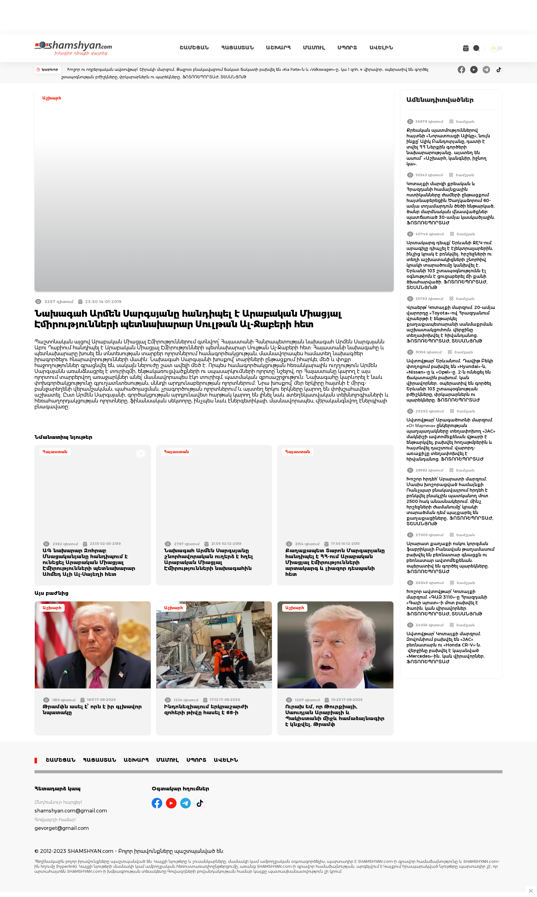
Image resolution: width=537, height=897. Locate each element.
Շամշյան (465, 121)
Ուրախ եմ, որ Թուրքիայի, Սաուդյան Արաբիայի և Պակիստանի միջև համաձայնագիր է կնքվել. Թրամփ (334, 715)
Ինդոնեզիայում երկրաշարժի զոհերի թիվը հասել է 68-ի (206, 709)
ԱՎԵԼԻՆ (381, 48)
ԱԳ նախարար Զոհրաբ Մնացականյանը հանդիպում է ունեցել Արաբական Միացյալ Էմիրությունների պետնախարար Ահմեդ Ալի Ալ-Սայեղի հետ (89, 562)
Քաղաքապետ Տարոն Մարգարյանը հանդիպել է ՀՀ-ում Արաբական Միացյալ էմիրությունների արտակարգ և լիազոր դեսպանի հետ (335, 562)
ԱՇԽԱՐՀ (278, 48)
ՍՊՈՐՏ (347, 48)
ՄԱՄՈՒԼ (314, 48)
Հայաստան (55, 451)
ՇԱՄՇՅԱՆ (194, 48)
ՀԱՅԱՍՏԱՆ (237, 48)
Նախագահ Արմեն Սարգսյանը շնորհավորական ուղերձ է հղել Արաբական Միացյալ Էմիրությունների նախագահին (208, 559)
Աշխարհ (51, 98)
